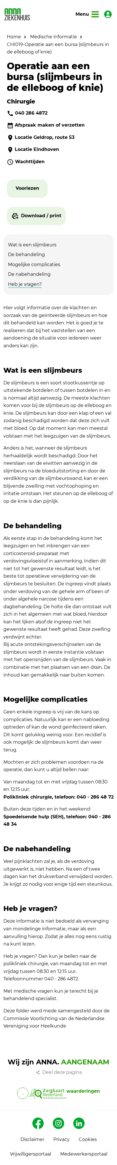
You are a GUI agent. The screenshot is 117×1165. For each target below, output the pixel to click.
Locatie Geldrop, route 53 (44, 137)
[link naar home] (17, 14)
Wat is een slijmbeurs (32, 245)
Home (14, 36)
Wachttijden (30, 161)
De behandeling (26, 254)
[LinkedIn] (79, 1123)
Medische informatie (53, 36)
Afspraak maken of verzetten (50, 125)
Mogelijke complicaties (34, 264)
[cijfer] (47, 1093)
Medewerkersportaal (83, 1154)
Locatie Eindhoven (37, 149)
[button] (27, 188)
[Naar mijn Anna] (107, 14)
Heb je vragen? (25, 284)
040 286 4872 (31, 113)
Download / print (41, 215)
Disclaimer (32, 1139)
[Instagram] (58, 1123)
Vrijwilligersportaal (30, 1154)
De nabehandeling (29, 274)
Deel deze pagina (62, 1072)
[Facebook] (38, 1123)
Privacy (61, 1139)
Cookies (88, 1139)
